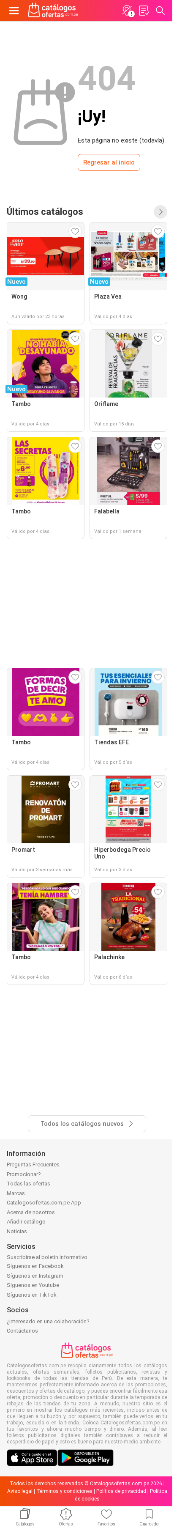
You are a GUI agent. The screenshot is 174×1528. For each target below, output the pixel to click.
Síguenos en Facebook (35, 1266)
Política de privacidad (121, 1491)
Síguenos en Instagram (35, 1276)
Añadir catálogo (26, 1221)
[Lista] (143, 10)
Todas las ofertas (28, 1183)
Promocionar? (24, 1174)
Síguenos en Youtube (33, 1285)
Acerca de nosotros (31, 1212)
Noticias (17, 1231)
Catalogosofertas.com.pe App (44, 1202)
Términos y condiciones (64, 1491)
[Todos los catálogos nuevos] (160, 212)
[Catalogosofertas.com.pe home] (53, 11)
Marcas (16, 1193)
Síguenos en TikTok (32, 1295)
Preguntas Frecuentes (33, 1164)
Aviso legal (20, 1491)
